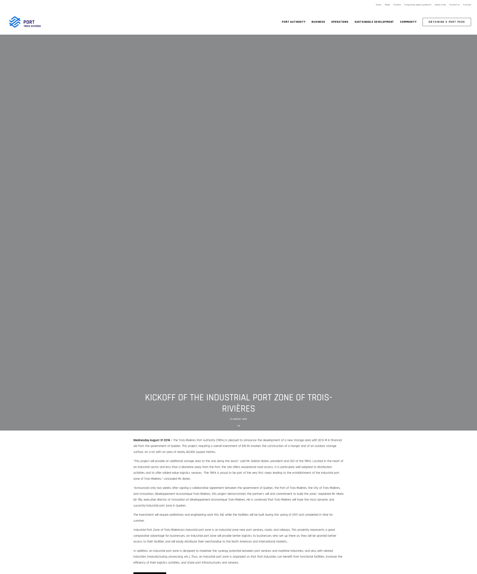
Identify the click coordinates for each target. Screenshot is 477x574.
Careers (397, 4)
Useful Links (440, 4)
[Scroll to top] (469, 559)
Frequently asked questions (417, 4)
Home (378, 4)
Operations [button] (339, 22)
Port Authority (293, 22)
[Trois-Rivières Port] (25, 22)
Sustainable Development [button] (374, 22)
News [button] (387, 4)
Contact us (454, 4)
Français (467, 4)
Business (318, 22)
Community (408, 22)
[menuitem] (379, 5)
